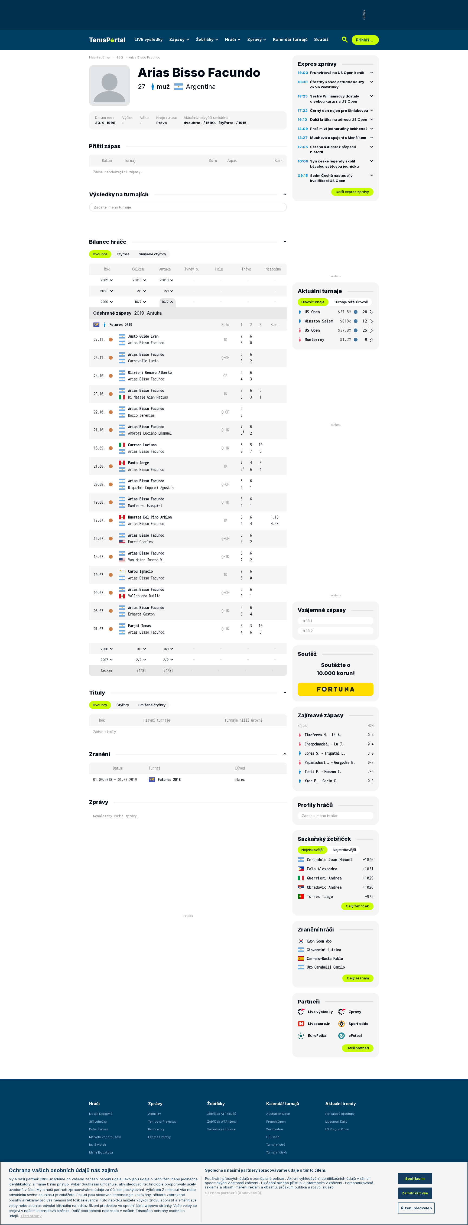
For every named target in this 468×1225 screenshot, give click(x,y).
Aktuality (154, 1114)
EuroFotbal (317, 1035)
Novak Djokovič (100, 1114)
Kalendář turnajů (290, 39)
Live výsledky (320, 1011)
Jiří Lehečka (98, 1121)
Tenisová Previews (162, 1121)
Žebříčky (205, 39)
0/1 (139, 649)
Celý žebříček (357, 906)
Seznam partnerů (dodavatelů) (233, 1193)
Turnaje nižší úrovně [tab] (351, 302)
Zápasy (177, 39)
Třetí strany (31, 1216)
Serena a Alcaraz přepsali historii (333, 149)
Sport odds (358, 1023)
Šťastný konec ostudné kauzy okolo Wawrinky (337, 84)
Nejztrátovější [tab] (344, 850)
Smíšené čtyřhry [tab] (152, 254)
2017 (104, 659)
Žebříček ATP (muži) (221, 1114)
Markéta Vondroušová (105, 1137)
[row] (188, 280)
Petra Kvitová (98, 1129)
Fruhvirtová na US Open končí (337, 72)
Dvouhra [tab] (100, 254)
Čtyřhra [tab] (123, 254)
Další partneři (358, 1048)
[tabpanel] (188, 469)
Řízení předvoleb (416, 1208)
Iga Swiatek (97, 1144)
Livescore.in (319, 1023)
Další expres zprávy (352, 192)
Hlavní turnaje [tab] (312, 302)
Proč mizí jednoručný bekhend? (339, 128)
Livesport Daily (336, 1121)
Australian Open (278, 1114)
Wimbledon (274, 1129)
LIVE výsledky (149, 39)
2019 (104, 301)
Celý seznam (358, 978)
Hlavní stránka (99, 57)
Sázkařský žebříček (221, 1129)
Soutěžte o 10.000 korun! (336, 669)
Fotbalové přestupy (340, 1114)
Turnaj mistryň (276, 1152)
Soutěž (321, 39)
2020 (104, 291)
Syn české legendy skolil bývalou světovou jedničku (334, 164)
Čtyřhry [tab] (122, 705)
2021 (104, 280)
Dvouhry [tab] (100, 705)
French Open (276, 1121)
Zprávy (254, 39)
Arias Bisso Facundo (144, 57)
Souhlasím (415, 1178)
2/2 (139, 659)
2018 (104, 649)
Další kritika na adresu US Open (338, 119)
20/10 (137, 280)
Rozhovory (156, 1129)
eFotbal (355, 1035)
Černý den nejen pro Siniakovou (339, 110)
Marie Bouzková (101, 1152)
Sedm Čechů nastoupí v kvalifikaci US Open (331, 178)
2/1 (139, 291)
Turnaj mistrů (275, 1144)
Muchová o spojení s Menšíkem (338, 137)
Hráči (230, 39)
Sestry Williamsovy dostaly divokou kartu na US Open (334, 99)
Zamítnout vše (415, 1193)
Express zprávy (159, 1137)
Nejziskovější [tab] (312, 850)
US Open (273, 1137)
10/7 (138, 301)
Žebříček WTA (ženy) (222, 1121)
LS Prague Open (337, 1129)
